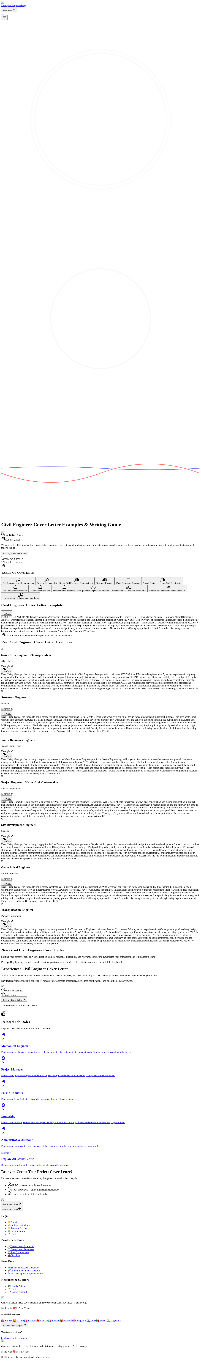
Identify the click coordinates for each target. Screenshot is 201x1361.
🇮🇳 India (91, 1320)
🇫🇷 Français (30, 1320)
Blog (23, 5)
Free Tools (7, 10)
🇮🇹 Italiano (54, 1320)
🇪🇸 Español (18, 1320)
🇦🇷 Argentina (114, 1320)
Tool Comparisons (18, 1252)
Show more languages (13, 1325)
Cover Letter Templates (21, 1249)
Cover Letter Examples (21, 1246)
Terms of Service (17, 1228)
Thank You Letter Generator (23, 1267)
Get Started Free (10, 1204)
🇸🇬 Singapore (80, 1320)
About (12, 1222)
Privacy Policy (16, 1231)
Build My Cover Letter (12, 1000)
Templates (16, 5)
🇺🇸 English (7, 1320)
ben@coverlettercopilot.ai (14, 1338)
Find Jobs (14, 1255)
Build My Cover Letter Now (15, 553)
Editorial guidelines (19, 1225)
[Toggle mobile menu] (4, 17)
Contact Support (17, 1292)
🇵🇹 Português (66, 1320)
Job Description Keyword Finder (25, 1273)
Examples (6, 5)
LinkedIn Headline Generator (24, 1270)
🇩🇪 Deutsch (42, 1320)
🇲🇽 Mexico (101, 1320)
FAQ (12, 1234)
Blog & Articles (17, 1286)
